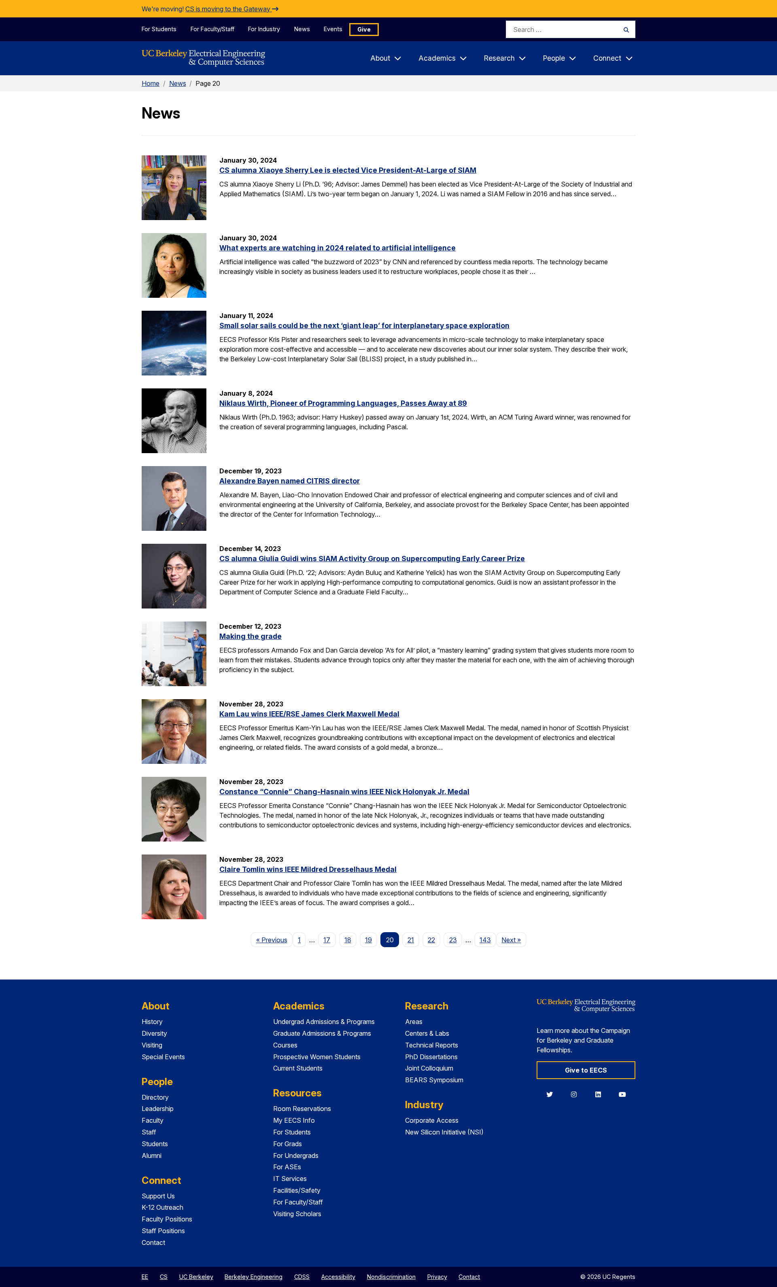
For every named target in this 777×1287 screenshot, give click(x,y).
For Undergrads (295, 1155)
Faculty (152, 1120)
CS (164, 1276)
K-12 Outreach (162, 1207)
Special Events (163, 1057)
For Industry (264, 28)
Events (333, 28)
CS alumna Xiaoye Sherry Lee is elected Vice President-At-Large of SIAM (347, 170)
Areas (413, 1022)
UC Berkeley (196, 1276)
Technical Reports (431, 1045)
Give (364, 29)
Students (155, 1144)
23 (453, 940)
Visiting (152, 1045)
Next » (513, 939)
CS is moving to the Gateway (228, 9)
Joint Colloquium (429, 1068)
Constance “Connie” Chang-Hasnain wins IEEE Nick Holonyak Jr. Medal (344, 791)
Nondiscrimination (391, 1276)
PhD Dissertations (431, 1057)
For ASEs (287, 1167)
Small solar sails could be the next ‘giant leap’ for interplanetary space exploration (364, 325)
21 (411, 940)
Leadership (158, 1109)
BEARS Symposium (434, 1080)
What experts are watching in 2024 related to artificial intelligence (337, 248)
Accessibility (338, 1276)
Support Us (158, 1196)
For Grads (287, 1144)
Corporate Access (432, 1120)
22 (431, 940)
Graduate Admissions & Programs (322, 1033)
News (302, 28)
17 (326, 940)
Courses (285, 1045)
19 (368, 940)
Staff (149, 1132)
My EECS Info (294, 1120)
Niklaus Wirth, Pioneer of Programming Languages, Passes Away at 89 (343, 403)
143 (485, 940)
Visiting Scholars (297, 1214)
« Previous (274, 939)
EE (145, 1276)
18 (347, 940)
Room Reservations (302, 1109)
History (152, 1022)
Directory (155, 1097)
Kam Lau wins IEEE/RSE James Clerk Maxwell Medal (309, 714)
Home (150, 83)
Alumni (151, 1155)
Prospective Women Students (317, 1057)
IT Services (290, 1179)
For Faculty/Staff (212, 28)
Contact (153, 1242)
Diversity (154, 1033)
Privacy (437, 1276)
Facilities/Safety (297, 1190)
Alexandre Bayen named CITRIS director (289, 481)
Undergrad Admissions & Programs (324, 1022)
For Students (159, 28)
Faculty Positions (167, 1219)
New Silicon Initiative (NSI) (444, 1132)
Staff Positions (163, 1231)
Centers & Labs (427, 1033)
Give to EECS (586, 1070)
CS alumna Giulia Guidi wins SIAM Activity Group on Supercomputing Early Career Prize (372, 558)
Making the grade (250, 636)
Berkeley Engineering (253, 1276)
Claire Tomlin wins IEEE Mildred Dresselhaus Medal (308, 869)
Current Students (298, 1068)
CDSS (302, 1276)
